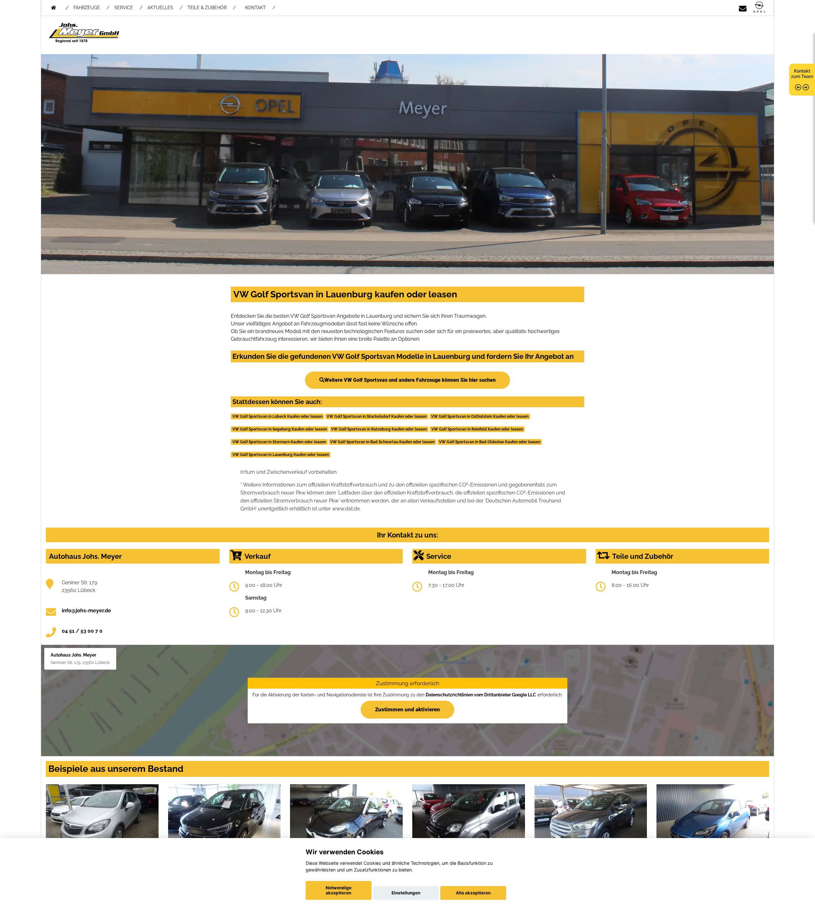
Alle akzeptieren (473, 892)
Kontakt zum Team (802, 73)
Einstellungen (406, 892)
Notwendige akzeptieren (338, 890)
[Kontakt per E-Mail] (743, 7)
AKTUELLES (160, 7)
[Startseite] (759, 7)
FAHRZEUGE (87, 7)
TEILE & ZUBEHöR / (212, 7)
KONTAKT (255, 7)
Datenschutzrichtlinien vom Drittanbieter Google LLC (481, 694)
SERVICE (123, 7)
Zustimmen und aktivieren (407, 709)
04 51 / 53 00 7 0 (82, 631)
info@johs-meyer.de (86, 611)
